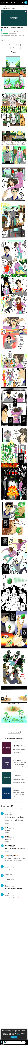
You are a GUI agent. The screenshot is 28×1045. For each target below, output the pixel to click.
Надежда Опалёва (20, 6)
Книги (2, 6)
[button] (24, 1042)
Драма (16, 35)
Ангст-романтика (9, 6)
